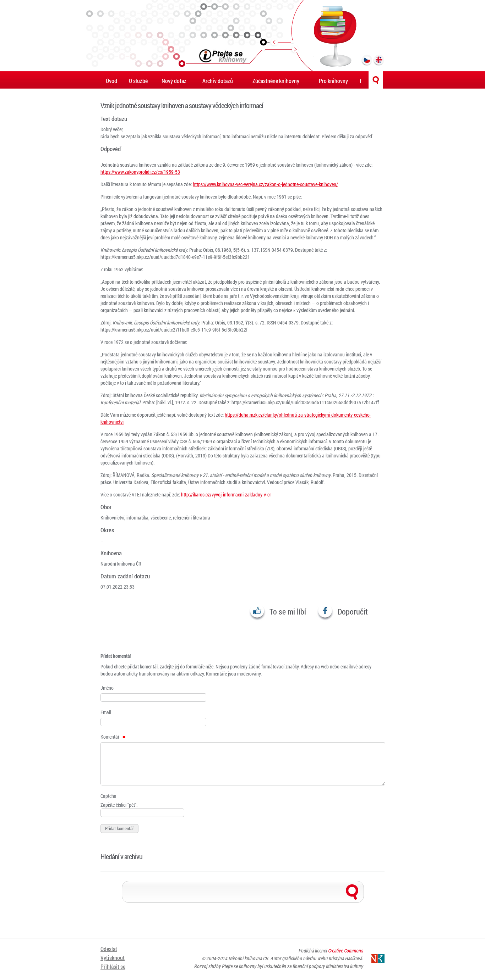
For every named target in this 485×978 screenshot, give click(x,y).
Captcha (108, 796)
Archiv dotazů (217, 80)
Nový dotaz (174, 80)
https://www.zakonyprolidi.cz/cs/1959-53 (140, 171)
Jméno (107, 687)
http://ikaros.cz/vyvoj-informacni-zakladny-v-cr (226, 494)
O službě (138, 80)
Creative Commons (345, 950)
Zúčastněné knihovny (275, 80)
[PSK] (242, 35)
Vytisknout (112, 957)
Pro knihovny (333, 80)
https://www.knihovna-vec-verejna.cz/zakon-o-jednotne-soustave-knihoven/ (265, 184)
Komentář (110, 736)
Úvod (111, 80)
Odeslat (108, 948)
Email (105, 712)
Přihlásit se (112, 966)
